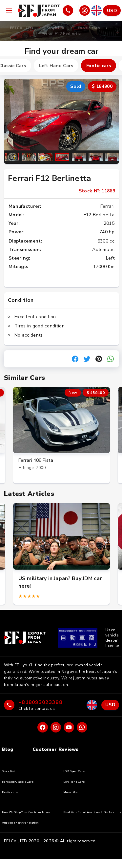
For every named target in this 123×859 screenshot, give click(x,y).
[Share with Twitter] (87, 359)
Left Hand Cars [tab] (56, 66)
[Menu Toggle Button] (9, 10)
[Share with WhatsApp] (110, 359)
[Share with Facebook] (75, 359)
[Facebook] (42, 727)
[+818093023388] (70, 10)
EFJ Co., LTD (21, 27)
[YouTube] (69, 727)
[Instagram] (56, 727)
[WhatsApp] (82, 727)
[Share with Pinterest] (99, 359)
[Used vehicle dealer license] (78, 638)
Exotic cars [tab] (98, 66)
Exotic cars (89, 27)
